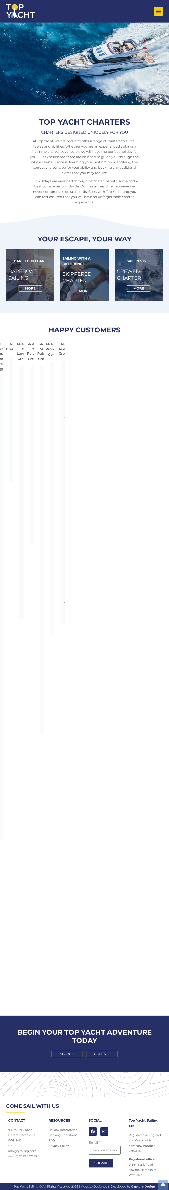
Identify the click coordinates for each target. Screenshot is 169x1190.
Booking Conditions (62, 1135)
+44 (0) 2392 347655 (22, 1156)
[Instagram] (104, 1131)
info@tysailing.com (22, 1151)
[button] (158, 11)
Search (67, 1054)
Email (93, 1142)
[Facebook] (93, 1131)
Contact (102, 1054)
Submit (101, 1163)
